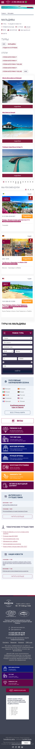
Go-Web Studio (27, 739)
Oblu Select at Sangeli (8, 112)
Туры (4, 24)
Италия (7, 392)
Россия (22, 395)
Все (4, 44)
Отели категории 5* (10, 68)
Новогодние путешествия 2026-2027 (15, 546)
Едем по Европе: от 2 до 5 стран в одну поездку (16, 532)
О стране (20, 27)
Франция (8, 401)
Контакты (6, 642)
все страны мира (17, 412)
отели (28, 27)
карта (5, 33)
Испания (22, 389)
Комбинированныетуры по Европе (17, 406)
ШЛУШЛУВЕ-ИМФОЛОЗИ (10, 505)
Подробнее (27, 216)
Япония (22, 401)
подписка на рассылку (20, 690)
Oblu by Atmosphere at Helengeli (12, 78)
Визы (20, 421)
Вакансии (13, 642)
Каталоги (21, 642)
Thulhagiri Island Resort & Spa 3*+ (12, 147)
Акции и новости (15, 24)
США (21, 398)
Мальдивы (12, 44)
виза (4, 30)
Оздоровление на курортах (12, 544)
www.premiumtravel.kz (18, 744)
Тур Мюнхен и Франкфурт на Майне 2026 (14, 262)
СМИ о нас (29, 642)
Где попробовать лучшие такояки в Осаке (15, 511)
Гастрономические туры (11, 539)
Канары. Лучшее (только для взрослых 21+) (16, 220)
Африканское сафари (10, 541)
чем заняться (25, 30)
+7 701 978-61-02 (17, 2)
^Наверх (26, 742)
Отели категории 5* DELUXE (12, 71)
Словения (8, 398)
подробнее (17, 106)
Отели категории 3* (10, 57)
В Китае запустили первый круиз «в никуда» (15, 571)
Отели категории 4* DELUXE (12, 64)
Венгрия (7, 389)
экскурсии (13, 30)
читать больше (17, 516)
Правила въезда (8, 27)
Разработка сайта (9, 739)
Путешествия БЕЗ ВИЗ (10, 536)
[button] (3, 181)
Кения (22, 392)
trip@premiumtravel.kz (17, 639)
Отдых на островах (10, 47)
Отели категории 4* (10, 60)
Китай (7, 395)
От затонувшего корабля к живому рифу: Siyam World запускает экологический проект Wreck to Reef (17, 563)
